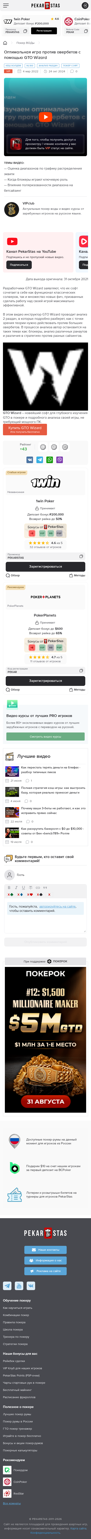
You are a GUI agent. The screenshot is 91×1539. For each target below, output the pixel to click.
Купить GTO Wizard (24, 429)
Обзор (15, 575)
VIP (8, 71)
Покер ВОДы (25, 42)
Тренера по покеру (16, 1336)
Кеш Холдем (13, 65)
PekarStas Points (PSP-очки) (21, 1375)
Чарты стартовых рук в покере (24, 1382)
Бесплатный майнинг (17, 1390)
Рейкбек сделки (14, 1361)
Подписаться (19, 264)
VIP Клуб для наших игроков (22, 1368)
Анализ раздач (48, 65)
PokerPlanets (45, 615)
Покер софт (70, 65)
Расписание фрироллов (19, 1397)
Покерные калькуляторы (20, 1450)
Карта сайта (78, 1528)
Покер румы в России (18, 1421)
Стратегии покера (15, 1344)
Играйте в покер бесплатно (22, 1436)
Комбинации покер (16, 1315)
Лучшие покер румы (17, 1414)
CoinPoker (82, 19)
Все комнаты (12, 1503)
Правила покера (14, 1322)
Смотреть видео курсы (45, 736)
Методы (79, 575)
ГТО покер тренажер (17, 1428)
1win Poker (22, 19)
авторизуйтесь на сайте (57, 906)
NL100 (29, 65)
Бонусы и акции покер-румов (23, 1443)
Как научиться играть (17, 1307)
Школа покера (13, 1329)
